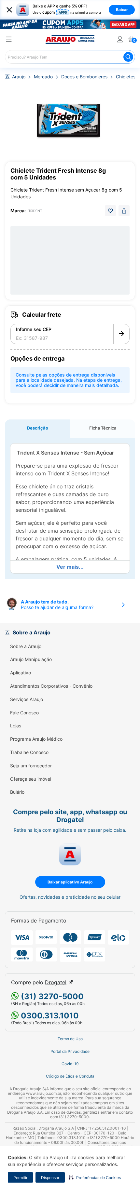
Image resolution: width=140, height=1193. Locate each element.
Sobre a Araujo (25, 646)
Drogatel (55, 982)
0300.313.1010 (49, 1015)
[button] (94, 1177)
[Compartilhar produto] (124, 210)
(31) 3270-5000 (51, 996)
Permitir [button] (20, 1177)
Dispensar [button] (50, 1177)
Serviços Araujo (26, 699)
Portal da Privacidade (70, 1051)
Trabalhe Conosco (29, 752)
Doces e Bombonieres (84, 76)
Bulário (17, 792)
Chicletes (125, 76)
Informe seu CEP (33, 329)
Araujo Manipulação (31, 659)
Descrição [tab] (37, 428)
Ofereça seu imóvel (30, 779)
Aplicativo (20, 672)
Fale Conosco (24, 712)
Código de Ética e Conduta (70, 1076)
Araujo (18, 76)
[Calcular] (121, 334)
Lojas (15, 725)
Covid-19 (70, 1064)
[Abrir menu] (9, 40)
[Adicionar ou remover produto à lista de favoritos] (110, 210)
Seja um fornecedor (31, 765)
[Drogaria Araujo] (70, 39)
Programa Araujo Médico (36, 739)
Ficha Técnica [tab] (102, 428)
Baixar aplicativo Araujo (70, 882)
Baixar (122, 9)
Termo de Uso (70, 1039)
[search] (70, 57)
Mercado (43, 76)
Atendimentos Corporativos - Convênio (51, 686)
